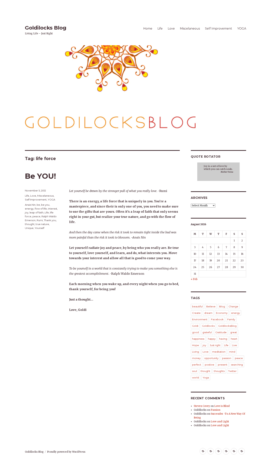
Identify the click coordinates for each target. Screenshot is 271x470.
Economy (221, 312)
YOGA (241, 28)
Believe (211, 306)
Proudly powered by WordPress (66, 451)
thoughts (219, 371)
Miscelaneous (190, 28)
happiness (198, 338)
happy (212, 338)
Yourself (39, 228)
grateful (207, 332)
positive (209, 364)
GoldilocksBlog (227, 325)
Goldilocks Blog (45, 28)
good (195, 332)
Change (233, 306)
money (196, 358)
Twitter (232, 371)
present (222, 364)
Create (196, 312)
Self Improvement (218, 28)
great (233, 332)
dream (208, 312)
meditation (218, 351)
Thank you (50, 220)
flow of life (41, 208)
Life (160, 28)
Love (171, 28)
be (38, 204)
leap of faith (36, 212)
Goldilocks (208, 325)
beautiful (197, 306)
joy (26, 212)
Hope (195, 345)
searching (237, 364)
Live (234, 345)
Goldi (195, 325)
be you (45, 204)
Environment (199, 319)
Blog (222, 306)
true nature (42, 224)
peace (36, 216)
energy (29, 208)
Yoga (206, 377)
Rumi (40, 220)
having (223, 338)
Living (195, 351)
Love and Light (220, 421)
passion (226, 358)
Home (147, 28)
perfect (196, 364)
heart (234, 338)
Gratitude (221, 332)
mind (232, 351)
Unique (29, 228)
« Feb (194, 279)
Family (231, 319)
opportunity (211, 358)
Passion (215, 409)
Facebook (217, 319)
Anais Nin (30, 204)
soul (194, 371)
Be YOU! (40, 176)
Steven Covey (202, 406)
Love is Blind (222, 406)
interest (52, 208)
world (195, 377)
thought (29, 224)
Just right (215, 345)
